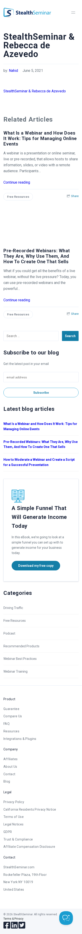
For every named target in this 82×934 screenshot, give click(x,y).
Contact (9, 774)
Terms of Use (13, 817)
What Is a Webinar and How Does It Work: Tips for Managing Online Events (40, 138)
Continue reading (16, 182)
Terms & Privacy (13, 918)
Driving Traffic (13, 608)
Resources (11, 731)
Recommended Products (21, 646)
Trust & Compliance (18, 839)
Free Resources (18, 196)
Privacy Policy (13, 802)
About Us (10, 766)
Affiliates (10, 759)
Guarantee (11, 709)
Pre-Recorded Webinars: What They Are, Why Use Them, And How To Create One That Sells (36, 256)
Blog (6, 781)
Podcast (9, 633)
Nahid (13, 70)
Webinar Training (15, 671)
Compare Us (12, 716)
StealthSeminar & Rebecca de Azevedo (34, 91)
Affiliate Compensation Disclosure (29, 846)
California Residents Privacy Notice (29, 809)
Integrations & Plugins (19, 739)
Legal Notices (13, 824)
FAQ (6, 724)
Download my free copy (36, 565)
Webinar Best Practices (20, 659)
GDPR (7, 832)
